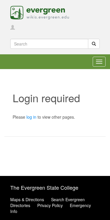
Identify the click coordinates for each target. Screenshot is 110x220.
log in (31, 117)
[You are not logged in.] (12, 27)
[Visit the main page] (39, 12)
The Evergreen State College (44, 187)
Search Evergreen (68, 199)
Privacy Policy (50, 205)
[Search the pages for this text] (94, 44)
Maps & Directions (27, 199)
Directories (20, 205)
